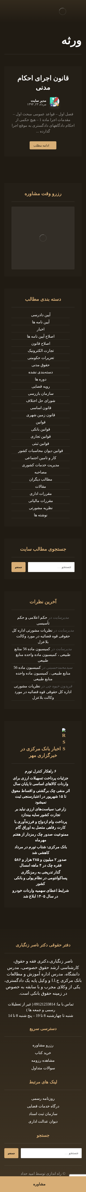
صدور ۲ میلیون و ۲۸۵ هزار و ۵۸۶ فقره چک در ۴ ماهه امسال (41, 862)
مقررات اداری (41, 494)
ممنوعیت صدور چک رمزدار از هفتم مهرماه (41, 837)
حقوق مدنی (41, 365)
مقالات (40, 486)
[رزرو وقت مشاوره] (43, 238)
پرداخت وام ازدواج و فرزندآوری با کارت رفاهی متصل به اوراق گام (40, 824)
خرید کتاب (43, 1053)
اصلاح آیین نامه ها (40, 336)
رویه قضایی (41, 386)
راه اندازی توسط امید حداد (41, 1174)
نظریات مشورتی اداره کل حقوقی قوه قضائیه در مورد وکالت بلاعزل (41, 636)
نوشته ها (40, 515)
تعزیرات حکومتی (40, 358)
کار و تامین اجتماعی (40, 458)
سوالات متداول (43, 1068)
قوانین (41, 422)
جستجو (18, 567)
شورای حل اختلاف (40, 401)
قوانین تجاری (41, 436)
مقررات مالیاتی (40, 501)
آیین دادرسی (40, 315)
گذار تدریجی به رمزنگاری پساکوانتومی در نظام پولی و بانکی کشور (40, 878)
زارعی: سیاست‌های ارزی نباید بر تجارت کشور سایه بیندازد (40, 812)
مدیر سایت (38, 100)
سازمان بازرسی (41, 393)
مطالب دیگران (40, 479)
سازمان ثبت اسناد (43, 1114)
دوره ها (40, 379)
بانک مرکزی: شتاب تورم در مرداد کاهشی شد (41, 850)
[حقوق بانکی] (62, 11)
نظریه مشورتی (41, 508)
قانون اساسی (40, 408)
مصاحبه (40, 472)
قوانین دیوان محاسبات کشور (40, 451)
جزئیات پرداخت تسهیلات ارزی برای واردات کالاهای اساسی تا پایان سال (40, 781)
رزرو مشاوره (43, 1045)
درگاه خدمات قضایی (43, 1106)
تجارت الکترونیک (41, 351)
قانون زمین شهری (40, 415)
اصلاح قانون (40, 343)
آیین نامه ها (40, 322)
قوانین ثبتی (40, 443)
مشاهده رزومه (43, 1060)
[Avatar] (54, 102)
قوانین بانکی (40, 429)
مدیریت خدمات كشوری (40, 465)
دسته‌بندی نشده (40, 372)
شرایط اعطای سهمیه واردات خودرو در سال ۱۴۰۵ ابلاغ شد (40, 893)
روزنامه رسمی (43, 1098)
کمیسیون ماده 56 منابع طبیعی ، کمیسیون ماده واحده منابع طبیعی (42, 654)
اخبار (40, 329)
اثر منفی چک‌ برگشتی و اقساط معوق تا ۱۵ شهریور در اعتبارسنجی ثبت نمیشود (40, 796)
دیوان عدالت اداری (43, 1121)
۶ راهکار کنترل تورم (40, 771)
